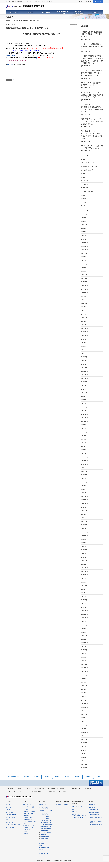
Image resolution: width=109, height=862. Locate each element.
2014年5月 (84, 686)
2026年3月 (84, 232)
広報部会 (42, 851)
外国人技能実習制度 (77, 806)
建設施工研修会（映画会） (29, 813)
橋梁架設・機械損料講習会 (29, 812)
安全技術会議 (43, 855)
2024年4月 (84, 314)
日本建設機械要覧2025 (94, 814)
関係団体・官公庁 (10, 812)
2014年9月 (84, 675)
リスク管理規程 (51, 788)
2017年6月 (84, 589)
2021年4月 (84, 443)
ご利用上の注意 (51, 791)
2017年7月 (84, 585)
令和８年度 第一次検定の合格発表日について (91, 83)
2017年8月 (84, 582)
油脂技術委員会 (43, 834)
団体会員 (8, 809)
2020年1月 (84, 493)
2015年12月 (84, 643)
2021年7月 (84, 432)
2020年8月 (84, 471)
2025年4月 (84, 271)
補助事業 (83, 159)
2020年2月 (84, 489)
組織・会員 (8, 807)
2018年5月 (84, 553)
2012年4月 (84, 750)
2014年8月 (84, 678)
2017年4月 (84, 596)
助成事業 (26, 831)
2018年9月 (84, 539)
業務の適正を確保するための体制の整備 (34, 788)
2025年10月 (84, 250)
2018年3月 (84, 557)
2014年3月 (84, 693)
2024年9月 (84, 296)
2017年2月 (84, 603)
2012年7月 (84, 743)
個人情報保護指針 (89, 788)
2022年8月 (84, 385)
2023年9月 (84, 339)
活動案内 (73, 24)
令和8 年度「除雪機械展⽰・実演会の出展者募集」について (92, 46)
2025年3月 (84, 275)
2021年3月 (84, 446)
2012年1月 (84, 757)
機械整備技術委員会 (44, 838)
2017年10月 (84, 575)
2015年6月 (84, 653)
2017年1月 (84, 607)
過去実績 (10, 64)
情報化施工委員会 (44, 809)
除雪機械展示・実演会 (28, 817)
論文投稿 (26, 833)
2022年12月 (84, 371)
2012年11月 (84, 732)
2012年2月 (84, 753)
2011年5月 (84, 761)
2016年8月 (84, 621)
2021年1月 (84, 453)
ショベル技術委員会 (44, 818)
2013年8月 (84, 714)
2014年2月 (84, 696)
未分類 (83, 206)
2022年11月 (84, 375)
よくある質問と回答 (93, 809)
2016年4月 (84, 628)
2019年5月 (84, 521)
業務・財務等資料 (10, 822)
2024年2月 (84, 321)
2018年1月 (84, 564)
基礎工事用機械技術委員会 (46, 826)
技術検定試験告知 (88, 191)
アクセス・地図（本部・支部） (13, 824)
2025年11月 (84, 246)
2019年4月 (84, 525)
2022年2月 (84, 407)
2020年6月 (84, 478)
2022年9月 (84, 382)
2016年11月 (84, 614)
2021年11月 (84, 417)
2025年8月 (84, 257)
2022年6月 (84, 393)
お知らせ (83, 177)
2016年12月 (84, 610)
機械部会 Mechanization (44, 813)
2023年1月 (84, 367)
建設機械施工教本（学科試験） (80, 815)
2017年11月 (84, 571)
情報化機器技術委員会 (45, 836)
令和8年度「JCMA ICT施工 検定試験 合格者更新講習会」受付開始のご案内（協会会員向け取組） (92, 108)
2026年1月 (84, 239)
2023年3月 (84, 360)
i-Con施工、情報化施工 (87, 163)
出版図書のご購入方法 (94, 812)
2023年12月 (84, 328)
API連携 (83, 173)
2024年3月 (84, 317)
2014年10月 (84, 671)
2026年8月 (84, 214)
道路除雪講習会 (27, 815)
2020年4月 (84, 485)
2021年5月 (84, 439)
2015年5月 (84, 657)
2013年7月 (84, 718)
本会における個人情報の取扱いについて (17, 791)
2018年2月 (84, 560)
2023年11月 (84, 332)
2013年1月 (84, 728)
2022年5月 (84, 396)
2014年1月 (84, 700)
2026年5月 (84, 224)
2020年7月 (84, 475)
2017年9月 (84, 578)
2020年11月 (84, 460)
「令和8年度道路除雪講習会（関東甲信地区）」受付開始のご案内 (91, 34)
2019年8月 (84, 510)
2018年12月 (84, 532)
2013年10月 (84, 707)
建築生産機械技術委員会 (45, 828)
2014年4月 (84, 689)
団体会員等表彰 (27, 829)
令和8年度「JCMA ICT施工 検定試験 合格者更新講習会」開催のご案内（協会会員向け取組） (92, 134)
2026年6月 (84, 221)
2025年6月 (84, 264)
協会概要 (8, 804)
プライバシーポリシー (75, 788)
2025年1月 (84, 282)
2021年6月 (84, 435)
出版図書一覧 (92, 804)
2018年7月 (84, 546)
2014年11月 (84, 668)
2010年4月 (84, 768)
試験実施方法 (75, 814)
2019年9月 (84, 507)
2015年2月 (84, 664)
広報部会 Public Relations (45, 804)
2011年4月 (84, 764)
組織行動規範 (63, 788)
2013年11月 (84, 703)
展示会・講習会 (85, 181)
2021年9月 (84, 425)
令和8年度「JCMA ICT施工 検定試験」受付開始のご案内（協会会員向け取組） (92, 94)
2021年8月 (84, 428)
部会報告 (83, 198)
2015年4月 (84, 661)
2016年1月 (84, 639)
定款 (7, 819)
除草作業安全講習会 (28, 819)
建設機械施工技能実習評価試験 (89, 166)
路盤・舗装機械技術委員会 (46, 822)
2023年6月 (84, 350)
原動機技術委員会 (44, 815)
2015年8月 (84, 650)
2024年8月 (84, 300)
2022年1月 (84, 410)
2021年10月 (84, 421)
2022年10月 (84, 378)
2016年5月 (84, 625)
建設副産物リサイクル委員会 (46, 810)
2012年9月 (84, 736)
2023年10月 (84, 335)
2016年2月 (84, 636)
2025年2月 (84, 278)
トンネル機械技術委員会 (45, 832)
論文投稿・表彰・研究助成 (29, 825)
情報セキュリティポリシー (37, 791)
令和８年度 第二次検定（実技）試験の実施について (92, 146)
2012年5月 (84, 746)
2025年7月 (84, 260)
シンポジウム (84, 184)
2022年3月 (84, 403)
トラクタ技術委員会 (44, 817)
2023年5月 (84, 353)
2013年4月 (84, 725)
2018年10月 (84, 535)
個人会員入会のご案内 (11, 817)
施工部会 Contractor (44, 807)
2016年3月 (84, 632)
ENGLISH (90, 1)
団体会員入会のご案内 (11, 814)
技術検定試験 (84, 188)
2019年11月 (84, 500)
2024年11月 (84, 289)
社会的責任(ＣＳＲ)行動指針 (14, 788)
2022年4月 (84, 400)
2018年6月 (84, 550)
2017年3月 (84, 600)
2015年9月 (84, 646)
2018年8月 (84, 543)
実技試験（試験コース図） (79, 817)
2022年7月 (84, 389)
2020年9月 (84, 468)
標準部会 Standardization (45, 841)
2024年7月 (84, 303)
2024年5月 (84, 310)
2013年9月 (84, 711)
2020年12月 (84, 457)
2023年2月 (84, 364)
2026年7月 (84, 217)
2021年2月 (84, 450)
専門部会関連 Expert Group (45, 853)
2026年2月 (84, 235)
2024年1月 (84, 325)
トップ (81, 1)
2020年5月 (84, 482)
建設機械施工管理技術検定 (62, 804)
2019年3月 (84, 528)
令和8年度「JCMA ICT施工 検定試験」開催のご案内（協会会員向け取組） (92, 121)
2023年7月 (84, 346)
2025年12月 (84, 242)
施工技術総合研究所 (10, 827)
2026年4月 (84, 228)
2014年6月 (84, 682)
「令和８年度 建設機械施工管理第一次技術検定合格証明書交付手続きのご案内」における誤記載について (92, 59)
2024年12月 (84, 285)
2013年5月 (84, 721)
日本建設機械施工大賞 (87, 170)
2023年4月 (84, 357)
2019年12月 (84, 496)
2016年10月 (84, 618)
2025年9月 (84, 253)
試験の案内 (74, 809)
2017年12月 (84, 568)
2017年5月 (84, 593)
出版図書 (83, 202)
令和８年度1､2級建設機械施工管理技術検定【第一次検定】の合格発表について (91, 72)
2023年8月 (84, 342)
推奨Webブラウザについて (65, 791)
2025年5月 (84, 267)
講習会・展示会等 (27, 804)
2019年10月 (84, 503)
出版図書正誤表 (92, 807)
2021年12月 (84, 414)
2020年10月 (84, 464)
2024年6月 (84, 307)
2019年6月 (84, 518)
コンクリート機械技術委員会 (46, 824)
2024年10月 (84, 292)
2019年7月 (84, 514)
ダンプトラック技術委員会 (46, 820)
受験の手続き (75, 811)
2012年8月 (84, 739)
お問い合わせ (98, 1)
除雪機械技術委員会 (44, 830)
